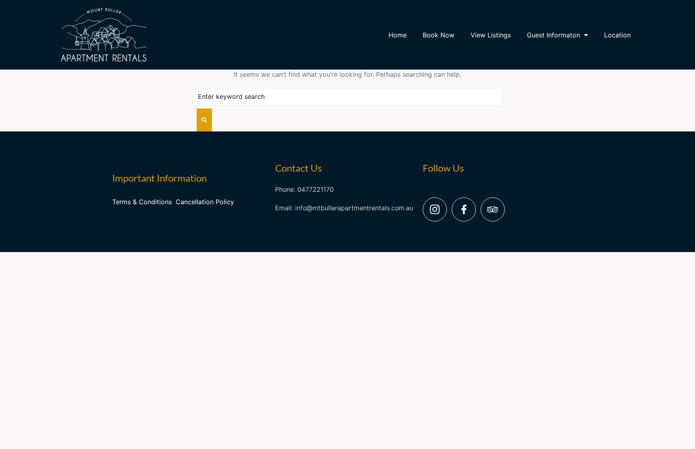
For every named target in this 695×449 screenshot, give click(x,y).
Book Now (438, 35)
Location (617, 35)
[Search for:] (347, 97)
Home (398, 35)
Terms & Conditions (142, 202)
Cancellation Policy (205, 202)
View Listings (491, 35)
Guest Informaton (553, 35)
